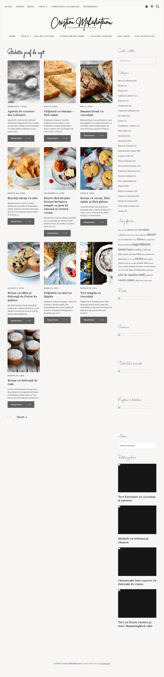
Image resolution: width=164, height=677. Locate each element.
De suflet (122, 115)
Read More (16, 138)
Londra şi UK (123, 156)
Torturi (121, 211)
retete (121, 263)
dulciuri (128, 239)
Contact (42, 6)
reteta (139, 258)
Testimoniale (90, 6)
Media (31, 6)
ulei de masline (128, 275)
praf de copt (130, 259)
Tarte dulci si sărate (126, 206)
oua (138, 254)
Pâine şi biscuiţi (125, 161)
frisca (145, 240)
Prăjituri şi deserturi (127, 171)
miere (126, 254)
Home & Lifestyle (126, 145)
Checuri (121, 100)
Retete (25, 36)
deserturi (121, 240)
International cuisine (127, 150)
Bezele (121, 85)
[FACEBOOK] (146, 6)
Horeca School (125, 244)
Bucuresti (132, 229)
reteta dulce (148, 259)
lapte (130, 249)
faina (140, 239)
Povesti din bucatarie (72, 36)
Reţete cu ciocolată (126, 196)
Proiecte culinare (125, 176)
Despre (20, 6)
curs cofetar (131, 235)
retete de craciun (130, 263)
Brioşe (121, 90)
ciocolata (143, 229)
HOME (12, 36)
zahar (130, 280)
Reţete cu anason (125, 191)
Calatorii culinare (101, 36)
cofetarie (122, 235)
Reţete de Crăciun (126, 201)
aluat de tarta (122, 230)
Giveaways (122, 141)
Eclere (121, 120)
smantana (149, 270)
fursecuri (151, 239)
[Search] (157, 6)
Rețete (8, 6)
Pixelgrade (105, 663)
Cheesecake (123, 105)
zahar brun (139, 280)
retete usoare (150, 266)
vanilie (122, 280)
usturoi (149, 275)
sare (119, 270)
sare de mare (127, 270)
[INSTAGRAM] (152, 6)
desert (151, 234)
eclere (134, 240)
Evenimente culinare (127, 125)
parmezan (149, 254)
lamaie (122, 249)
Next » (22, 417)
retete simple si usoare (133, 266)
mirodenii (132, 254)
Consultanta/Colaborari (65, 6)
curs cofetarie (140, 235)
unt (142, 274)
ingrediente (141, 244)
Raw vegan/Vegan (145, 36)
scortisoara (139, 269)
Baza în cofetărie (44, 36)
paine (143, 254)
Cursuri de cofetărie (126, 110)
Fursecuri (122, 136)
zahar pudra (148, 280)
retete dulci (143, 262)
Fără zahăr (123, 36)
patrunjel (122, 259)
